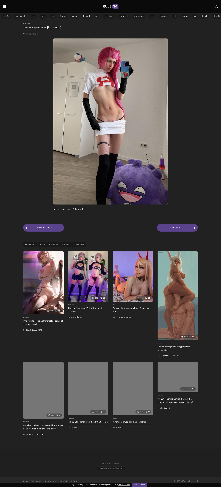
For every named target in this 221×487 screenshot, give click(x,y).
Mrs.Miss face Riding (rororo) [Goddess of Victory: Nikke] (43, 322)
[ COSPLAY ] (20, 16)
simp (33, 16)
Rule (110, 6)
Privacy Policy (50, 481)
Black (204, 16)
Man (43, 16)
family (63, 16)
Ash (174, 16)
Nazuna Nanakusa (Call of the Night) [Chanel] (85, 309)
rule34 (6, 16)
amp (152, 16)
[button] (4, 6)
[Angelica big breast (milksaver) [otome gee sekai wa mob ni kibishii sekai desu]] (43, 390)
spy (52, 16)
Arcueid (163, 16)
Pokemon (53, 244)
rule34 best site (104, 468)
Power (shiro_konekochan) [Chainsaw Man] (131, 309)
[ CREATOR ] (108, 16)
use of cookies (124, 484)
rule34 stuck (119, 468)
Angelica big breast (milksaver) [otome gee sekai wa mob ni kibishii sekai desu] (43, 427)
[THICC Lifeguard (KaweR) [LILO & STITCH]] (88, 388)
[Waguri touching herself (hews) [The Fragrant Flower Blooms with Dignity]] (178, 377)
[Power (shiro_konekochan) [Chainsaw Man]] (133, 276)
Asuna (185, 16)
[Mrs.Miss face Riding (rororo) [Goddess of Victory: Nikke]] (43, 282)
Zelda (74, 16)
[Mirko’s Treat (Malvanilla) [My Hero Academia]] (178, 295)
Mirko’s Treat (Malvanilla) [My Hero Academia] (174, 348)
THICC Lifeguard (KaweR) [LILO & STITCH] (88, 422)
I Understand (140, 484)
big (195, 16)
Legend (86, 16)
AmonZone (139, 16)
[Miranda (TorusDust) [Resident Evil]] (133, 388)
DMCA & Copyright (32, 481)
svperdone (78, 244)
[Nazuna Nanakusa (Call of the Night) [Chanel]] (88, 276)
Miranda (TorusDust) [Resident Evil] (129, 422)
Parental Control (69, 481)
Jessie (42, 244)
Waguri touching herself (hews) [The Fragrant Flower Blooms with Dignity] (175, 400)
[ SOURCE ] (123, 16)
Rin (96, 16)
